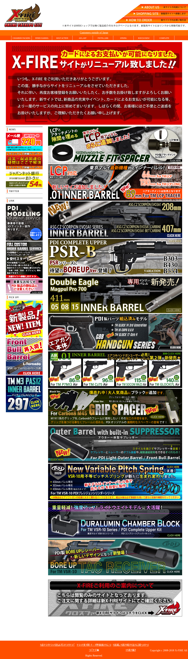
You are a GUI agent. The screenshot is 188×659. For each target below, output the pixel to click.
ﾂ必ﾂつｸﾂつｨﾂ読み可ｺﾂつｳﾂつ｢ (57, 645)
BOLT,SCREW (143, 38)
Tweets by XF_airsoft (18, 196)
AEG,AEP (82, 38)
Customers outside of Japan (94, 32)
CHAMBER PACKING (21, 38)
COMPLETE (164, 38)
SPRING (123, 38)
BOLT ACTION (62, 38)
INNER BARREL (42, 38)
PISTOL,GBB (103, 38)
